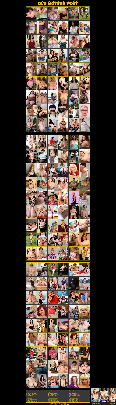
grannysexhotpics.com (54, 401)
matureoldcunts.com (74, 394)
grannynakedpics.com (75, 395)
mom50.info (51, 390)
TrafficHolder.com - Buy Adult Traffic (58, 403)
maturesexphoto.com (74, 392)
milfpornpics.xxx (74, 401)
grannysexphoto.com (53, 396)
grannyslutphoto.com (53, 392)
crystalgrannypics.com (33, 401)
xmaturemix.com (74, 398)
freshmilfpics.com (53, 395)
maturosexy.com (31, 392)
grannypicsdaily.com (53, 400)
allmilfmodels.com (53, 399)
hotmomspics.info (74, 393)
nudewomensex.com (53, 394)
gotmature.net (30, 395)
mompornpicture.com (74, 400)
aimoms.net (30, 398)
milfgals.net (30, 400)
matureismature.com (74, 390)
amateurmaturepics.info (75, 396)
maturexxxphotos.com (32, 394)
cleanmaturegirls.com (32, 399)
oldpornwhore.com (32, 393)
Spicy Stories (58, 132)
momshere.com (31, 390)
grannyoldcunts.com (53, 398)
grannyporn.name (53, 393)
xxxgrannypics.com (74, 399)
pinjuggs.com (30, 396)
